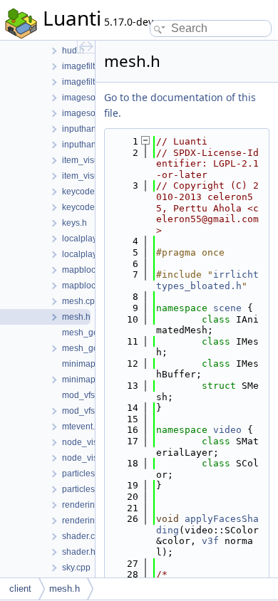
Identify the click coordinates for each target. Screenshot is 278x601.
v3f (210, 540)
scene (227, 308)
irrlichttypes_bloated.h (207, 280)
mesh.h (64, 588)
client (20, 588)
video (227, 429)
